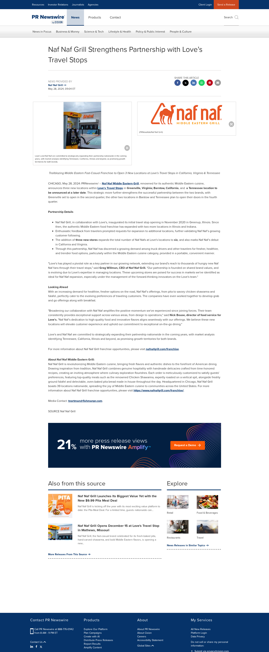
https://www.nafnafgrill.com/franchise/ (159, 390)
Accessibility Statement (150, 640)
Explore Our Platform (95, 629)
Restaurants (173, 537)
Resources (38, 4)
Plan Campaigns (93, 633)
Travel (200, 537)
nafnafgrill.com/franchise (162, 349)
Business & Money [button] (67, 31)
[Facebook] (36, 646)
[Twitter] (41, 646)
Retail (170, 513)
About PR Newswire (148, 629)
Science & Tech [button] (94, 31)
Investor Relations (58, 4)
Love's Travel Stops (110, 188)
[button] (82, 125)
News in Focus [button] (42, 31)
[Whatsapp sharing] (202, 83)
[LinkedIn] (32, 646)
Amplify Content (93, 647)
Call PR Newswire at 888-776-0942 (54, 629)
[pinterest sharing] (210, 83)
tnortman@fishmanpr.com (85, 401)
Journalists (78, 4)
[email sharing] (218, 83)
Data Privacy (198, 636)
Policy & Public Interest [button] (150, 31)
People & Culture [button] (181, 31)
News (75, 17)
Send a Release (226, 4)
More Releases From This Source (67, 554)
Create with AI (92, 636)
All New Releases (201, 629)
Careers (141, 636)
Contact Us (36, 642)
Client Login (205, 4)
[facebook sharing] (177, 83)
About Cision (144, 633)
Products (94, 17)
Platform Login (199, 633)
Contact (115, 17)
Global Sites (144, 645)
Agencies (93, 4)
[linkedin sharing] (193, 83)
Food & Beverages (207, 513)
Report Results (92, 644)
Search (228, 17)
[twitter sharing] (185, 83)
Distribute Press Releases (98, 640)
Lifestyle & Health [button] (120, 31)
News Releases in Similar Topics (186, 545)
